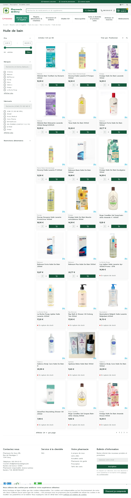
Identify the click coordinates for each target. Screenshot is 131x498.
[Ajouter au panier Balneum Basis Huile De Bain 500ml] (88, 179)
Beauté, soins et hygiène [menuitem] (22, 19)
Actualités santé (24, 5)
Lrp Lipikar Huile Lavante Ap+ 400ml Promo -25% (111, 265)
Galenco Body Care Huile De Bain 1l (50, 365)
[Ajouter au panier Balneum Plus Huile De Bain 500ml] (88, 276)
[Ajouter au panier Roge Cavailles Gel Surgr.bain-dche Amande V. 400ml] (119, 226)
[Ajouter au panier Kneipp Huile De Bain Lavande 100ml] (119, 85)
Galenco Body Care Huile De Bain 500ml (113, 365)
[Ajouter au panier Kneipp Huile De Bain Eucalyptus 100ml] (119, 179)
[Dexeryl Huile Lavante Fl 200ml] (51, 151)
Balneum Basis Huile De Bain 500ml (79, 171)
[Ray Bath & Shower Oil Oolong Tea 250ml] (82, 295)
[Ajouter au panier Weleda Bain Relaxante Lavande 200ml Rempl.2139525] (56, 132)
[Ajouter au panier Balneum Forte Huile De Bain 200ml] (56, 276)
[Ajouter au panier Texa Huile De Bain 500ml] (88, 132)
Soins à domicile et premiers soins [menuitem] (95, 19)
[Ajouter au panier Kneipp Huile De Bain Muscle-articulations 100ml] (88, 226)
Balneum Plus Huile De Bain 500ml (82, 264)
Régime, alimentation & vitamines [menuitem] (37, 19)
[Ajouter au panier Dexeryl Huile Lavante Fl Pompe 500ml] (88, 85)
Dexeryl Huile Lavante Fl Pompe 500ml (81, 77)
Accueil (5, 25)
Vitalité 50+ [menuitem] (67, 19)
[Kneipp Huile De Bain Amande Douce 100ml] (113, 395)
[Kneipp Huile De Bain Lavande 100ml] (113, 57)
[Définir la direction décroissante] (127, 38)
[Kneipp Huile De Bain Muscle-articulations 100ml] (82, 198)
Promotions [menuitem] (8, 19)
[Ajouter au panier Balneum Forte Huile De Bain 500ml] (119, 132)
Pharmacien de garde (79, 461)
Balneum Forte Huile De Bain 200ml (48, 265)
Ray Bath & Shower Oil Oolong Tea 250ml (80, 315)
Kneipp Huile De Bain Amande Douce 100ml (111, 415)
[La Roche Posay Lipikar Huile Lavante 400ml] (51, 295)
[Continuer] (126, 432)
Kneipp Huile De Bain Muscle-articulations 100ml (80, 218)
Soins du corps (33, 25)
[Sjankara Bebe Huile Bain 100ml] (82, 345)
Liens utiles (75, 456)
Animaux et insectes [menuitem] (110, 19)
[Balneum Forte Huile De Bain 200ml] (51, 245)
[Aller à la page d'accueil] (12, 10)
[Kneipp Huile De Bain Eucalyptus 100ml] (113, 151)
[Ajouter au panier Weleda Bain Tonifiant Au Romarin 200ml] (56, 85)
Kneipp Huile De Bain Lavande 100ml (111, 77)
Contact (5, 5)
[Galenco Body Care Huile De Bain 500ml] (113, 345)
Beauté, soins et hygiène (18, 25)
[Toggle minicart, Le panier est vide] (118, 10)
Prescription (14, 5)
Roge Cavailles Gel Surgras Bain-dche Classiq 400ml (81, 415)
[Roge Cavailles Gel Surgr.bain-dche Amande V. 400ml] (113, 198)
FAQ (42, 453)
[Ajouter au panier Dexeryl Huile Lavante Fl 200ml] (56, 179)
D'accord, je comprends (116, 491)
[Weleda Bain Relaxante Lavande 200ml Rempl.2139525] (51, 104)
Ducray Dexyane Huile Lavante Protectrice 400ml (49, 218)
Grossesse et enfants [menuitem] (52, 19)
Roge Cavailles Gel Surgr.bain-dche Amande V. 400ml (111, 216)
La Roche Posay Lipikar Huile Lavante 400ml (48, 315)
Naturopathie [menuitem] (81, 19)
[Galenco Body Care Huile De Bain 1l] (51, 345)
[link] (117, 432)
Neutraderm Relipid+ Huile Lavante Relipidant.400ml (113, 315)
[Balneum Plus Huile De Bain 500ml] (82, 245)
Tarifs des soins (76, 467)
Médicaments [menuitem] (124, 19)
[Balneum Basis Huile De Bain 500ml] (82, 151)
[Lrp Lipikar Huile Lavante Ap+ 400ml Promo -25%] (113, 245)
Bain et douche (45, 25)
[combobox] (54, 10)
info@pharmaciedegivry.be (19, 464)
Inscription (112, 466)
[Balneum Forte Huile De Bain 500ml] (113, 104)
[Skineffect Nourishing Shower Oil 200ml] (51, 395)
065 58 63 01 (16, 461)
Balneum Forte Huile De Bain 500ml (111, 124)
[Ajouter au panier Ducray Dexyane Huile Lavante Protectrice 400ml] (56, 226)
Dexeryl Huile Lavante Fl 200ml (49, 170)
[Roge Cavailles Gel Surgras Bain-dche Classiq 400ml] (82, 395)
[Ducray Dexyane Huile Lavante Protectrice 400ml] (51, 198)
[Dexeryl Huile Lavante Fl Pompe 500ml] (82, 57)
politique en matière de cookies (75, 495)
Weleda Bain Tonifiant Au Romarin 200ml (50, 77)
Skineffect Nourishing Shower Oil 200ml (50, 413)
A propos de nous (78, 453)
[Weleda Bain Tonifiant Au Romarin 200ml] (51, 57)
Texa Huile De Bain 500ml (78, 123)
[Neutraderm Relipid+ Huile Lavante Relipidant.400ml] (113, 295)
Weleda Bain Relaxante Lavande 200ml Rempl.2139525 (50, 124)
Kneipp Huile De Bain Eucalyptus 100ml (112, 171)
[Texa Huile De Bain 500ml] (82, 104)
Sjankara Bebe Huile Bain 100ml (80, 364)
